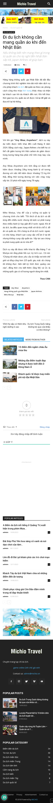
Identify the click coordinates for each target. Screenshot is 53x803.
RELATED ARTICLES (13, 340)
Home (5, 28)
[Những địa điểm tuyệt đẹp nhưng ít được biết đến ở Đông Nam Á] (10, 364)
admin (5, 532)
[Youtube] (42, 681)
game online (19, 667)
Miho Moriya (9, 295)
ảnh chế (28, 667)
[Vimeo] (34, 681)
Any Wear (15, 288)
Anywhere (26, 288)
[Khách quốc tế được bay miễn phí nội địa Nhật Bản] (10, 377)
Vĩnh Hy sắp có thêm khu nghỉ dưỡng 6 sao (14, 325)
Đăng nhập (44, 427)
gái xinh (36, 667)
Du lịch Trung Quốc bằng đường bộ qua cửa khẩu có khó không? (39, 327)
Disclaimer (9, 794)
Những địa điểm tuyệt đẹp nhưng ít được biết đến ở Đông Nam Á (32, 363)
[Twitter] (26, 681)
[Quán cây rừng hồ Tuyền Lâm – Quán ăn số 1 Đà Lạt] (10, 730)
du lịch (21, 87)
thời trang (26, 90)
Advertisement (31, 794)
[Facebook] (11, 681)
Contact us (43, 794)
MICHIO (35, 799)
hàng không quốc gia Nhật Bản (16, 291)
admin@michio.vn (32, 673)
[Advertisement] (26, 490)
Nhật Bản (20, 295)
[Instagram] (19, 681)
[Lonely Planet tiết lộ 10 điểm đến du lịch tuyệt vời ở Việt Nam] (10, 716)
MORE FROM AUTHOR (35, 340)
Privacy (19, 794)
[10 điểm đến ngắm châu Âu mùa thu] (10, 350)
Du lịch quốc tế (16, 28)
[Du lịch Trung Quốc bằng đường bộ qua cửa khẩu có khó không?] (10, 703)
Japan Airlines (36, 291)
